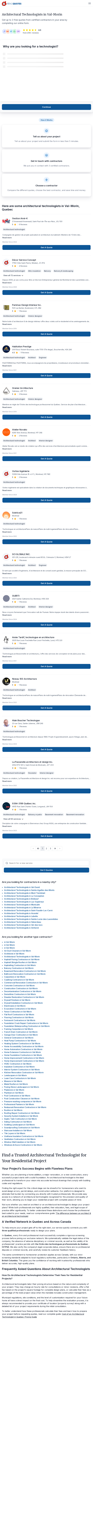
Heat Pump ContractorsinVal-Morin (20, 1040)
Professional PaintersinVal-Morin (19, 1104)
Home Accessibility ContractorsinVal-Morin (23, 1046)
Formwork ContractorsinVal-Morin (19, 1020)
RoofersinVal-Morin (13, 1110)
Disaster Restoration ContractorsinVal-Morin (24, 997)
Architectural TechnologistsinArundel (21, 913)
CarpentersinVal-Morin (14, 977)
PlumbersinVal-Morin (14, 1093)
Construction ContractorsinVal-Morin (21, 988)
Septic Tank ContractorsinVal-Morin (20, 1119)
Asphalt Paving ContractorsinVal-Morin (21, 959)
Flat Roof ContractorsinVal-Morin (19, 1014)
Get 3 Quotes (46, 870)
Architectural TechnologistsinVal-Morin (22, 956)
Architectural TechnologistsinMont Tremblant (24, 893)
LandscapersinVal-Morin (15, 1075)
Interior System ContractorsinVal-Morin (22, 1069)
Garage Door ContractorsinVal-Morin (21, 1035)
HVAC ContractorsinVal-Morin (17, 1064)
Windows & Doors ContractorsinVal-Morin (23, 1145)
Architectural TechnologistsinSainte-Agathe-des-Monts (29, 890)
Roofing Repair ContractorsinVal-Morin (21, 1113)
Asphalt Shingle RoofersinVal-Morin (20, 962)
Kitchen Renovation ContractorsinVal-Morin (23, 1072)
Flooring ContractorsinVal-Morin (19, 1017)
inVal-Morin (9, 942)
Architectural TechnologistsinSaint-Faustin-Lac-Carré (28, 910)
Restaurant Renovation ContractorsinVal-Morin (25, 1107)
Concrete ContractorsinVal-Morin (19, 985)
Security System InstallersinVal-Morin (21, 1116)
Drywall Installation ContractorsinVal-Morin (23, 1003)
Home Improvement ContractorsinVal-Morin (24, 1058)
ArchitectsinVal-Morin (14, 953)
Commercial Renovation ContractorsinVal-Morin (26, 982)
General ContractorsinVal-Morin (18, 1037)
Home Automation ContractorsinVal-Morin (23, 1049)
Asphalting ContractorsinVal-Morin (20, 965)
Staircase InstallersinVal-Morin (18, 1130)
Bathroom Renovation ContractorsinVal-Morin (25, 974)
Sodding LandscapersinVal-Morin (19, 1124)
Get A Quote (46, 247)
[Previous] (33, 848)
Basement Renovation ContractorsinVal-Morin (25, 971)
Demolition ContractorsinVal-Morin (20, 994)
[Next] (59, 848)
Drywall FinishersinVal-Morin (17, 1000)
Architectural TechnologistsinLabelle (21, 916)
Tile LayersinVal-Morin (14, 1133)
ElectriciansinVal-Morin (15, 1006)
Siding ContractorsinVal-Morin (18, 1122)
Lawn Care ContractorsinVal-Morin (20, 1078)
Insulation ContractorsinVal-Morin (19, 1066)
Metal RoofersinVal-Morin (16, 1084)
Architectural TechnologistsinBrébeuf (21, 899)
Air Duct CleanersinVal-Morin (17, 951)
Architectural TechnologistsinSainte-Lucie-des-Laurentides (31, 919)
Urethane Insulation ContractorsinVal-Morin (23, 1136)
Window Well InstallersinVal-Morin (19, 1142)
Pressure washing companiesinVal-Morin (22, 1101)
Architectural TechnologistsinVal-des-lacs (23, 925)
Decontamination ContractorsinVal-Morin (22, 991)
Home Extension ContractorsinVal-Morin (22, 1052)
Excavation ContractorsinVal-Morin (20, 1009)
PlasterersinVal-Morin (14, 1090)
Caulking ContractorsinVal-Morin (19, 980)
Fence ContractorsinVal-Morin (18, 1011)
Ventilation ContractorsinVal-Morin (20, 1139)
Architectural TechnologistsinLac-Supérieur (24, 902)
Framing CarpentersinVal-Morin (18, 1029)
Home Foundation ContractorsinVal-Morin (23, 1055)
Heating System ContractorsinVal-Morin (22, 1043)
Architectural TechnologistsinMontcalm (22, 904)
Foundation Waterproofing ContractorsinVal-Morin (27, 1026)
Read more (7, 238)
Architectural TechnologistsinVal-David (22, 887)
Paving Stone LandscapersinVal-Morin (21, 1087)
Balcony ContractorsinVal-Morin (18, 968)
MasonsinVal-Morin (13, 1081)
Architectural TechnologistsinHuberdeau (22, 922)
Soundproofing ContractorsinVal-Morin (22, 1127)
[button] (90, 3)
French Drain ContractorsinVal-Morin (21, 1032)
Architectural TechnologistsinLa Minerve (22, 907)
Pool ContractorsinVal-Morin (17, 1095)
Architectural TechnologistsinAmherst (21, 928)
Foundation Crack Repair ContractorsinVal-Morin (26, 1023)
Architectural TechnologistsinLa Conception (24, 896)
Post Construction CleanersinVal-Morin (21, 1098)
